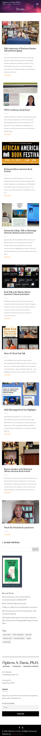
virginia (28, 638)
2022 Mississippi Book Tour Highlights (20, 410)
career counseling (18, 634)
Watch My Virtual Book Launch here (19, 528)
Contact (5, 689)
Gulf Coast (28, 634)
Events (6, 54)
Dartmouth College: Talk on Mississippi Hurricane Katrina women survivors (20, 232)
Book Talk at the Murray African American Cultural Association (17, 293)
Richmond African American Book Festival (18, 170)
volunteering (6, 642)
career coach (7, 634)
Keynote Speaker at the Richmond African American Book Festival (18, 470)
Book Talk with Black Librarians (14, 603)
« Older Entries (11, 542)
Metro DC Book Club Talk (14, 353)
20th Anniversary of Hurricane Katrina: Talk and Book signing (20, 49)
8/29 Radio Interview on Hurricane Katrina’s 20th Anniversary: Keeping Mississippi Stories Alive (20, 620)
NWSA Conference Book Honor (17, 110)
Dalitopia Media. (17, 734)
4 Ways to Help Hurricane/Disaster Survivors (19, 607)
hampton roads (7, 638)
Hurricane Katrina (19, 638)
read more (7, 75)
